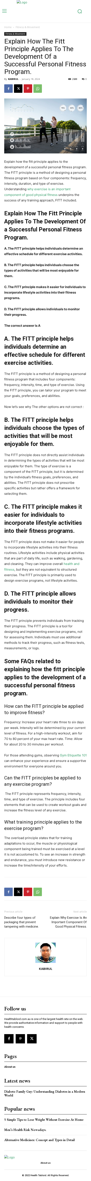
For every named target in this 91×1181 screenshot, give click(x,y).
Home (8, 27)
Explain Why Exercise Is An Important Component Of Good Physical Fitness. (68, 922)
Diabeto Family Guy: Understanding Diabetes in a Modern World (44, 1093)
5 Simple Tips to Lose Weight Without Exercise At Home (43, 1119)
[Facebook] (8, 88)
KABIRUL (13, 79)
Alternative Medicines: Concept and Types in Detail (39, 1140)
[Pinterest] (28, 88)
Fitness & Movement (28, 27)
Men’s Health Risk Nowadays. (25, 1130)
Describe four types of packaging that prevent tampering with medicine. (21, 922)
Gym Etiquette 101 (73, 755)
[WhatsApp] (37, 88)
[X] (18, 88)
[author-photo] (45, 963)
